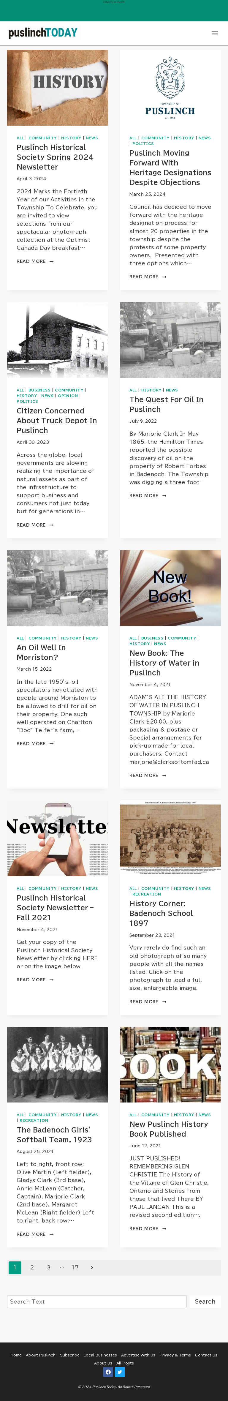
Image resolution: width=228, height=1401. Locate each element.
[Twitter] (120, 1372)
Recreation (146, 894)
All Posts (125, 1363)
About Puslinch (41, 1355)
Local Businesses (100, 1355)
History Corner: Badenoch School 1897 (161, 913)
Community (42, 138)
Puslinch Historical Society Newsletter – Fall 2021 (55, 908)
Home (16, 1355)
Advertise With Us (138, 1355)
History (71, 138)
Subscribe (70, 1355)
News (92, 138)
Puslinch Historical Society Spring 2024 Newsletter (55, 157)
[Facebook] (108, 1372)
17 (75, 1267)
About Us (103, 1363)
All (20, 138)
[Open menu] (214, 33)
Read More (35, 261)
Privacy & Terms (175, 1355)
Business (39, 390)
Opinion (68, 395)
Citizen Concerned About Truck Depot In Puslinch (57, 420)
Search (205, 1301)
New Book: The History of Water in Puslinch (164, 663)
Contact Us (206, 1355)
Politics (143, 143)
